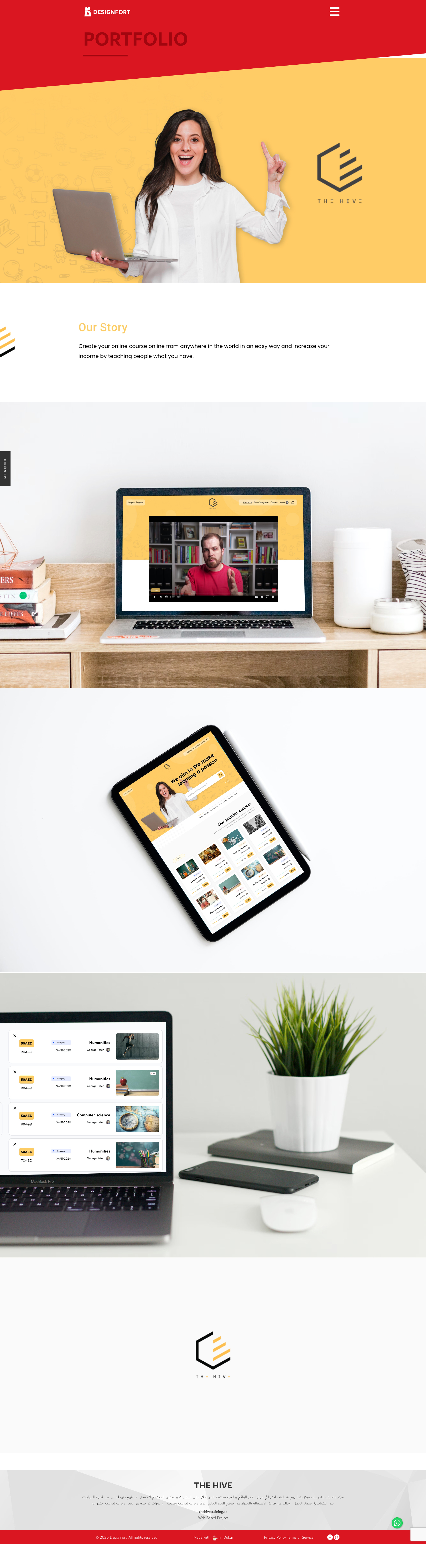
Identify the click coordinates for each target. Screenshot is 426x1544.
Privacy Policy (275, 1537)
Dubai (228, 1537)
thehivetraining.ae (213, 1512)
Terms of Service (300, 1537)
